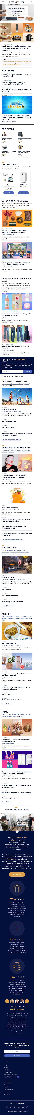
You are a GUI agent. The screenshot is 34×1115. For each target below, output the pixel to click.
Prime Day (7, 1094)
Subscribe (17, 1055)
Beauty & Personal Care (15, 312)
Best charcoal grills (9, 427)
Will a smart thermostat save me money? (17, 792)
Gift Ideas (7, 1092)
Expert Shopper (8, 1089)
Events (10, 73)
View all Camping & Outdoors (11, 439)
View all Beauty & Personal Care (12, 539)
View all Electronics (8, 606)
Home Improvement (18, 714)
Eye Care (25, 450)
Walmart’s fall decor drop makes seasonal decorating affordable (14, 231)
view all (27, 384)
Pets (9, 88)
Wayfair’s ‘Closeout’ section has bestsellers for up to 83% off (13, 83)
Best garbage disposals (10, 798)
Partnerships (7, 1085)
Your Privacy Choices (10, 1077)
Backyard (5, 384)
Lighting (9, 714)
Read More (17, 874)
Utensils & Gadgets (8, 616)
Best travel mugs (8, 694)
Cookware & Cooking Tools (22, 616)
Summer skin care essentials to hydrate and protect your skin (16, 315)
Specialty (5, 618)
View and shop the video (9, 121)
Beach (10, 384)
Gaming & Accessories (9, 550)
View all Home (6, 802)
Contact (6, 1069)
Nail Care (4, 450)
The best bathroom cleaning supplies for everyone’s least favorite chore (17, 773)
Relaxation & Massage (15, 450)
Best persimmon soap (10, 508)
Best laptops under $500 (11, 595)
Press (5, 1087)
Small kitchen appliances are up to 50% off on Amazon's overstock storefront (16, 48)
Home (9, 80)
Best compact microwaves (11, 700)
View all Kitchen (7, 704)
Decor (4, 714)
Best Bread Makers (9, 643)
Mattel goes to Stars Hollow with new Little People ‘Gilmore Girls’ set (16, 264)
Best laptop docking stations (12, 602)
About (6, 1067)
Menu (3, 2)
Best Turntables (8, 577)
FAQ (5, 1065)
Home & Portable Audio (17, 552)
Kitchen (10, 95)
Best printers (6, 589)
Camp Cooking (17, 384)
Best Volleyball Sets (10, 409)
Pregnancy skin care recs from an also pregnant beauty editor (16, 520)
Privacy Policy (8, 1072)
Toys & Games (12, 260)
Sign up (28, 371)
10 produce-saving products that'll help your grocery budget (16, 688)
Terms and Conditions (10, 1074)
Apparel (10, 344)
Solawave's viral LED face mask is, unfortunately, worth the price (14, 476)
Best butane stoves (9, 421)
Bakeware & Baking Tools (16, 618)
